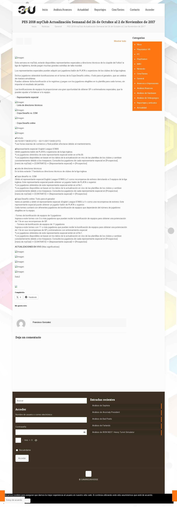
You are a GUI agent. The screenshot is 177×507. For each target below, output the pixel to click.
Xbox (139, 44)
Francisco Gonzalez (42, 322)
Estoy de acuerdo (14, 500)
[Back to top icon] (88, 474)
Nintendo (141, 69)
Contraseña (20, 427)
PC (138, 54)
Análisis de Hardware (146, 93)
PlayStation (142, 59)
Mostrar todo (120, 41)
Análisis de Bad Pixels (102, 419)
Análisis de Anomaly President (106, 412)
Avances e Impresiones (147, 83)
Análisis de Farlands (101, 425)
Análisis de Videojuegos (148, 98)
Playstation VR (143, 49)
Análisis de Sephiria (101, 405)
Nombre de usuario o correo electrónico (33, 414)
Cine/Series (142, 73)
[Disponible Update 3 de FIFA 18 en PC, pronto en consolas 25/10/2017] (2, 495)
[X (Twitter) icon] (89, 484)
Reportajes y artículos (147, 103)
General (58, 26)
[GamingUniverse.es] (26, 9)
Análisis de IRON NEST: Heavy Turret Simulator (113, 432)
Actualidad (142, 107)
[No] (27, 501)
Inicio (34, 26)
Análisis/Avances (145, 88)
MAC (139, 64)
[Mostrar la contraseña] (84, 432)
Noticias (45, 26)
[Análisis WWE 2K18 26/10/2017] (174, 495)
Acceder (22, 458)
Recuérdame (25, 450)
